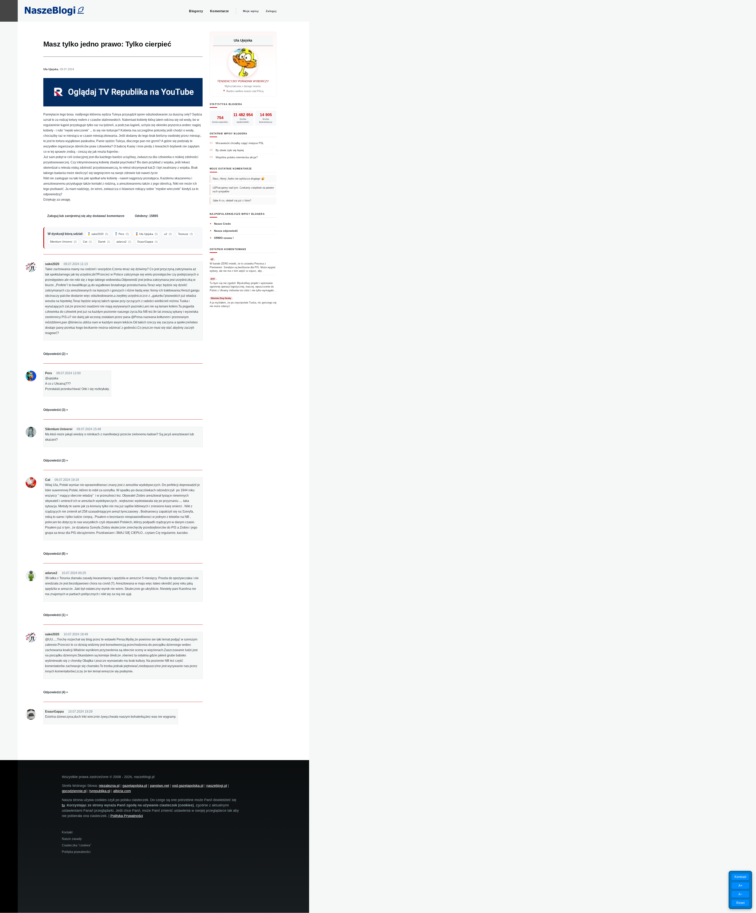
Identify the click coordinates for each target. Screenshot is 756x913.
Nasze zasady (72, 838)
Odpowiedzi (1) (54, 615)
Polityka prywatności (76, 851)
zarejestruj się (75, 216)
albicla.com (122, 791)
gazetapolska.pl (134, 786)
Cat (47, 479)
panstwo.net (159, 786)
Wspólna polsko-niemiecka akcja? (237, 157)
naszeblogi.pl (216, 786)
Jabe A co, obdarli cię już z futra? (232, 200)
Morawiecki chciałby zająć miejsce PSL (240, 143)
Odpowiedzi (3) (54, 409)
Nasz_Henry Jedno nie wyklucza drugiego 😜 (238, 178)
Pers (48, 373)
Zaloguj (271, 11)
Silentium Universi (58, 429)
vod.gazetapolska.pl (187, 786)
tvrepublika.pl (99, 791)
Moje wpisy (251, 11)
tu (63, 805)
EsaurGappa (54, 711)
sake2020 (52, 264)
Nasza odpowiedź (226, 230)
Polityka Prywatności (126, 816)
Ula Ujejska (50, 69)
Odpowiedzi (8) (54, 553)
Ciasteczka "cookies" (76, 845)
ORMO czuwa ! (224, 237)
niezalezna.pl (109, 786)
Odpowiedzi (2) (54, 354)
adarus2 (51, 573)
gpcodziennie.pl (74, 791)
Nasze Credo (222, 223)
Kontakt (67, 832)
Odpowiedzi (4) (54, 692)
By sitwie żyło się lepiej (230, 150)
